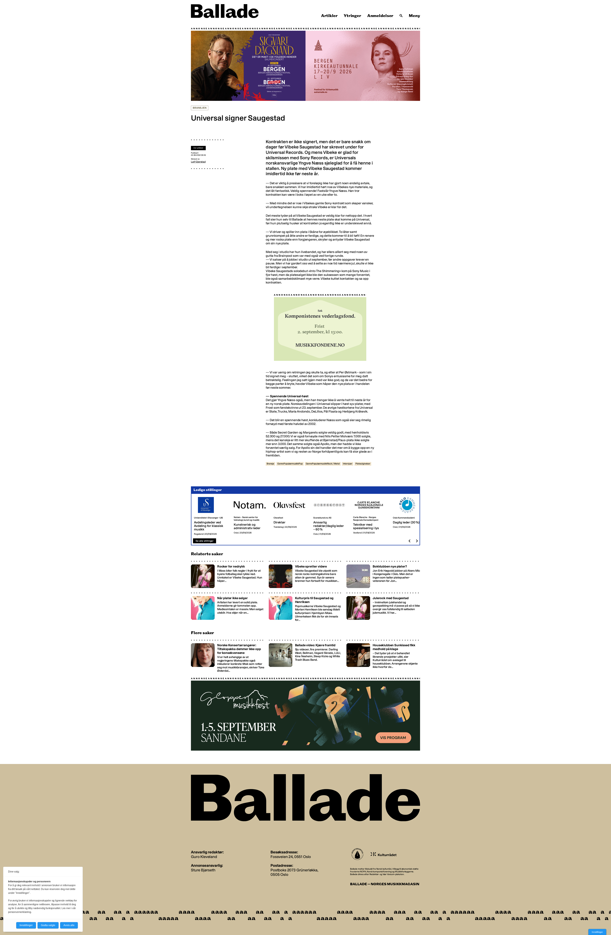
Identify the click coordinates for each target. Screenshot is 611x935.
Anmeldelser (380, 16)
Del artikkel (198, 148)
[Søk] (401, 15)
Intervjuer (347, 463)
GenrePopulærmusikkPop (290, 463)
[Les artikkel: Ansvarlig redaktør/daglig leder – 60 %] (331, 516)
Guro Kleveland (204, 856)
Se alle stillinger (205, 540)
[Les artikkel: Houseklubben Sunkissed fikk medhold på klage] (383, 655)
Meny (414, 16)
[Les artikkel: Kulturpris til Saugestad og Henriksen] (305, 606)
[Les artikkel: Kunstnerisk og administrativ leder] (251, 516)
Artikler (329, 16)
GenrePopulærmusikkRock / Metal (323, 463)
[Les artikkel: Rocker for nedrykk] (228, 574)
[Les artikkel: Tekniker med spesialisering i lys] (370, 516)
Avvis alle (68, 925)
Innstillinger (597, 932)
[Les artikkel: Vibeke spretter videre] (305, 574)
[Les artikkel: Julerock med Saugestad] (383, 606)
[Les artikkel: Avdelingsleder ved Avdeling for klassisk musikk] (211, 516)
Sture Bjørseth (203, 869)
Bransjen (200, 107)
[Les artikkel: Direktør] (291, 516)
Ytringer (352, 16)
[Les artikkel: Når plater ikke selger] (228, 606)
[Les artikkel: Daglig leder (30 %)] (410, 516)
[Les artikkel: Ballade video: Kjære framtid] (305, 655)
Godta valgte (48, 925)
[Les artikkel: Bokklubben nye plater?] (383, 574)
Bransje (270, 463)
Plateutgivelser (362, 463)
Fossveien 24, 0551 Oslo (290, 856)
